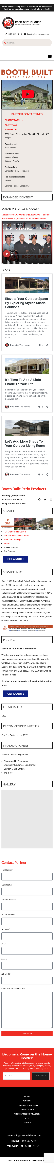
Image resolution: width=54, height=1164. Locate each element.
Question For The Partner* (13, 988)
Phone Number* (8, 914)
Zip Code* (6, 973)
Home (27, 1096)
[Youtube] (29, 1146)
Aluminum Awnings (13, 539)
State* (4, 959)
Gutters (7, 543)
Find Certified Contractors (27, 1114)
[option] (27, 819)
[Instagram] (33, 1146)
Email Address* (8, 899)
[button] (50, 56)
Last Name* (6, 884)
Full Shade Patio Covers (15, 531)
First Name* (7, 870)
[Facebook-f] (21, 1146)
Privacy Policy (27, 1109)
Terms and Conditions (27, 1105)
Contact (27, 1123)
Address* (5, 929)
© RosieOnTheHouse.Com (33, 1160)
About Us (27, 1101)
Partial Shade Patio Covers (16, 535)
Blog (27, 1118)
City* (3, 944)
